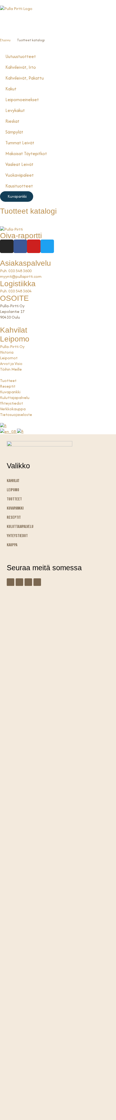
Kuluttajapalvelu (20, 526)
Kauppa (12, 545)
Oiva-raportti (21, 235)
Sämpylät (14, 132)
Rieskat (12, 121)
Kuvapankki (15, 508)
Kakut (10, 89)
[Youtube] (33, 246)
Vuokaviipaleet (19, 175)
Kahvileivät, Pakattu (24, 78)
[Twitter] (47, 246)
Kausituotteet (19, 186)
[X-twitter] (37, 582)
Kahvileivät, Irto (20, 67)
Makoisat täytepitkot (26, 153)
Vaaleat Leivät (19, 164)
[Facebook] (20, 246)
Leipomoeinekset (22, 99)
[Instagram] (6, 246)
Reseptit (14, 517)
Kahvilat (13, 330)
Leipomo (14, 339)
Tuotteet (14, 499)
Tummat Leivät (19, 142)
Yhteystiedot (17, 535)
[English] (8, 431)
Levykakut (15, 110)
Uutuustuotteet (20, 56)
